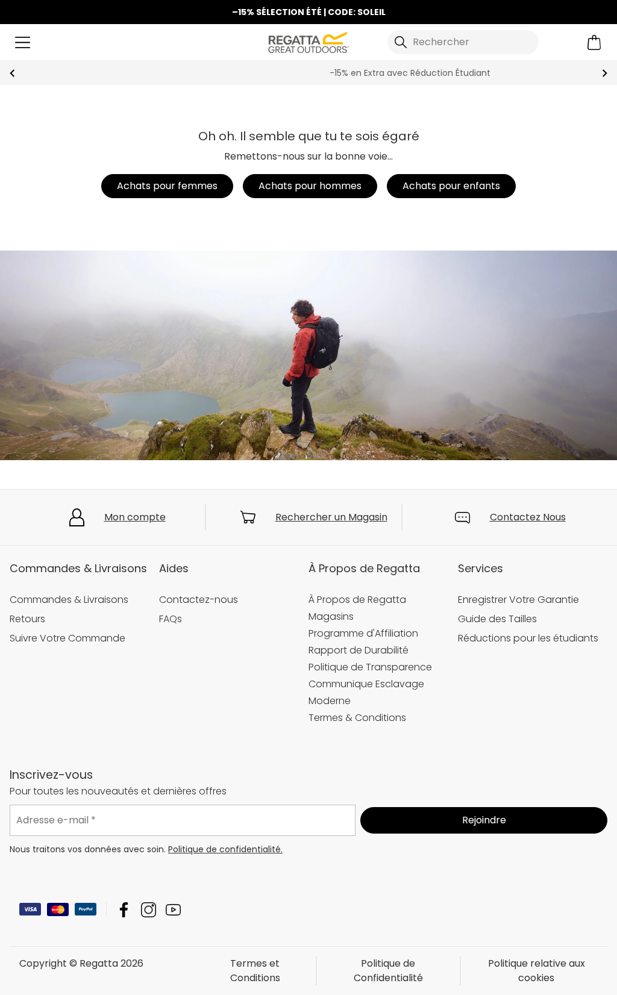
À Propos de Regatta (357, 600)
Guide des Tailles (497, 619)
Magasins (331, 616)
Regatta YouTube (173, 909)
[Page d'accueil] (308, 41)
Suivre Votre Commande (67, 638)
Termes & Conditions (357, 718)
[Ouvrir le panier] (594, 42)
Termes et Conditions (255, 970)
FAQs (170, 619)
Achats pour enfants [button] (451, 186)
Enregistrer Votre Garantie (518, 600)
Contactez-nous (198, 600)
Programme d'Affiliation (363, 633)
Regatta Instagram (148, 909)
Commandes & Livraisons (69, 600)
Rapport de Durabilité (358, 650)
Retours (27, 619)
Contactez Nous (528, 517)
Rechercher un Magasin (331, 517)
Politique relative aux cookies (536, 970)
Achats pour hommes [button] (310, 186)
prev (12, 73)
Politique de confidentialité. (225, 849)
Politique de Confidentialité (388, 970)
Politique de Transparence (370, 667)
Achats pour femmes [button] (167, 186)
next (604, 73)
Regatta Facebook (123, 909)
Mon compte (135, 517)
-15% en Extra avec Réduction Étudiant (308, 73)
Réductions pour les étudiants (528, 638)
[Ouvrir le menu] (22, 42)
